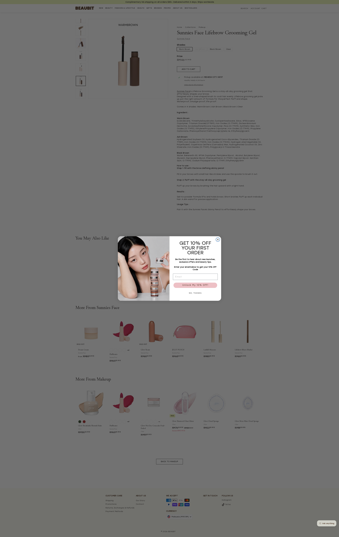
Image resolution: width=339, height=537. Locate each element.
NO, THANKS (195, 293)
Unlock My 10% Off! (195, 285)
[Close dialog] (218, 240)
